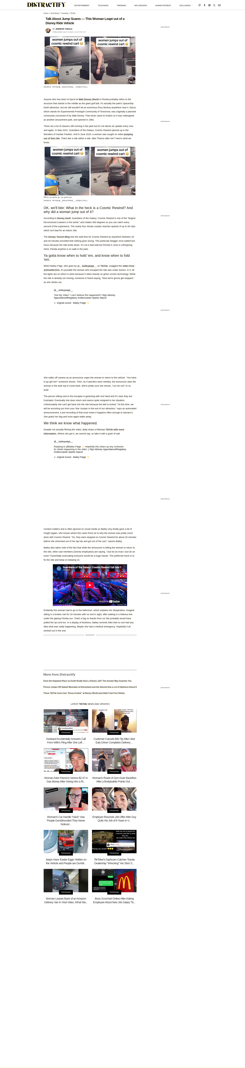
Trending (121, 5)
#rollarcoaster (84, 298)
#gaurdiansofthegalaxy (65, 298)
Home (46, 13)
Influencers (140, 5)
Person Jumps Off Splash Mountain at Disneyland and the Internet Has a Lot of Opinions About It (90, 687)
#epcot (103, 298)
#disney (111, 295)
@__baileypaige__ (63, 290)
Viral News (55, 13)
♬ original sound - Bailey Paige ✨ (71, 303)
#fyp (104, 295)
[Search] (199, 5)
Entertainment (81, 5)
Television (103, 5)
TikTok (72, 13)
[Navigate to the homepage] (46, 5)
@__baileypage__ (87, 266)
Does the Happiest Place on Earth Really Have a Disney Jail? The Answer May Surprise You (87, 681)
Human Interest (163, 5)
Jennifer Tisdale (63, 29)
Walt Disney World (89, 99)
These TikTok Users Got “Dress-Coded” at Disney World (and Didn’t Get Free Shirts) (84, 693)
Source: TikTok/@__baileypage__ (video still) (66, 87)
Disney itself (64, 218)
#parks (95, 298)
